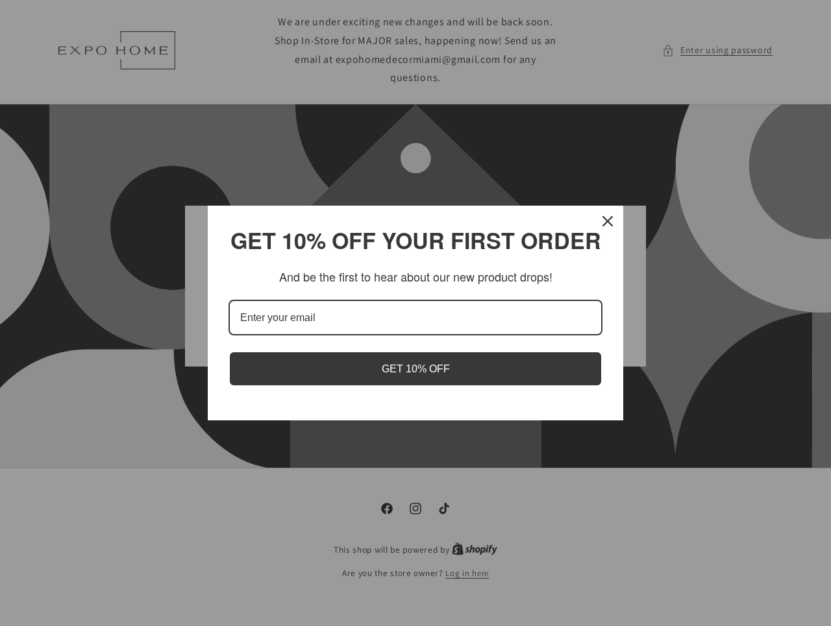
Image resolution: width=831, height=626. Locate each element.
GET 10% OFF (416, 368)
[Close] (607, 221)
